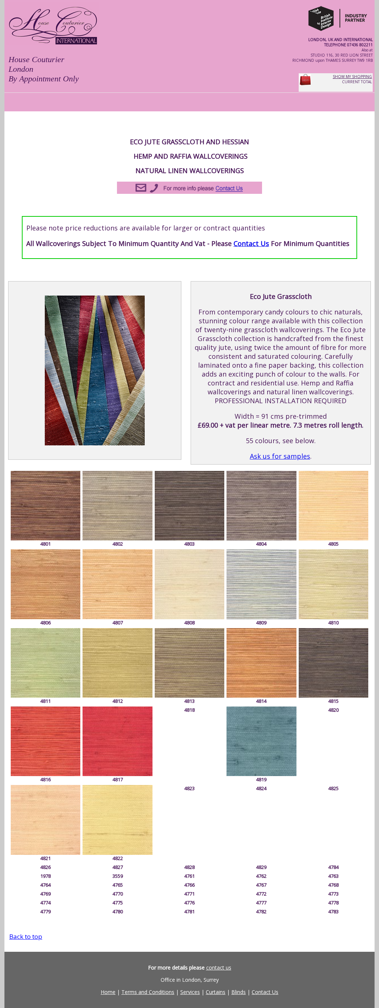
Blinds (238, 991)
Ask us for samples (280, 456)
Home (108, 991)
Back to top (25, 936)
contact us (218, 967)
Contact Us (251, 243)
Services (190, 991)
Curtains (215, 991)
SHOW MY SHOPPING (352, 76)
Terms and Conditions (147, 991)
